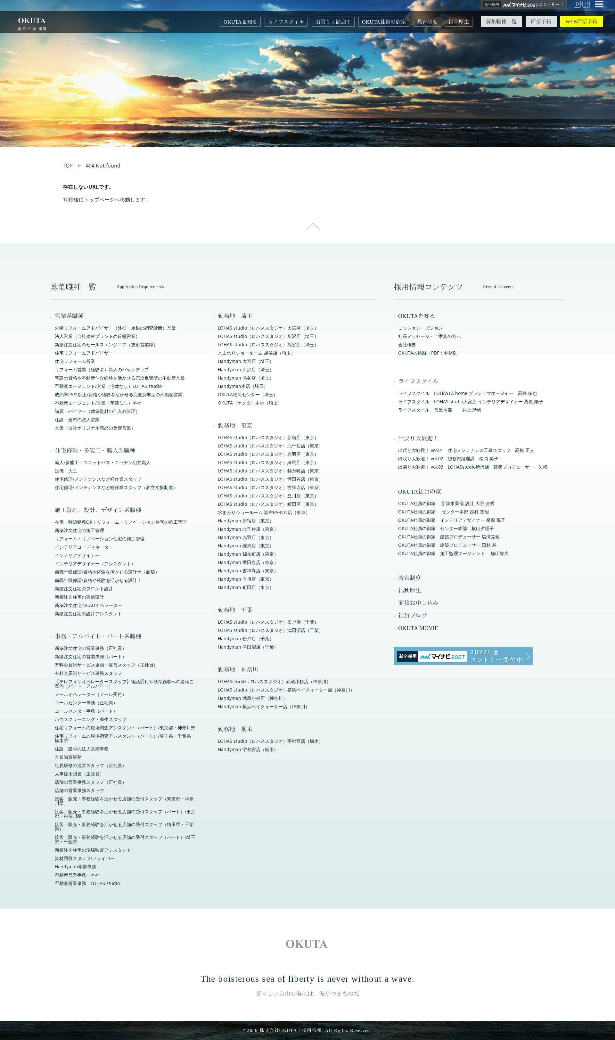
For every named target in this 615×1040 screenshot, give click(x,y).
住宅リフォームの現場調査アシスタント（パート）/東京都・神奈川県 (125, 728)
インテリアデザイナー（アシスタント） (95, 564)
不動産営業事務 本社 (77, 875)
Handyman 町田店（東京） (246, 587)
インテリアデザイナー (77, 555)
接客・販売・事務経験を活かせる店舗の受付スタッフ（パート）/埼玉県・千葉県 (125, 839)
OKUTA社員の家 (419, 491)
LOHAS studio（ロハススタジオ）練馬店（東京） (268, 462)
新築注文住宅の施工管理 (79, 530)
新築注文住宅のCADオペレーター (88, 605)
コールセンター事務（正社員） (86, 703)
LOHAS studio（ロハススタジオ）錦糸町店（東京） (270, 471)
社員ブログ (412, 615)
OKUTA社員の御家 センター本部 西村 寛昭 (443, 512)
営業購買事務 (68, 757)
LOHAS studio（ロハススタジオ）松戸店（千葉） (268, 622)
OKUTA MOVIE (418, 628)
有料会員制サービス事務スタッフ (88, 673)
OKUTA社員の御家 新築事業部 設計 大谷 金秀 (446, 503)
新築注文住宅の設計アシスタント (88, 613)
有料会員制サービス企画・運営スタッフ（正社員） (106, 665)
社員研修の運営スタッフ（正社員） (91, 765)
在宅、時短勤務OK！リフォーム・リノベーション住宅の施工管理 (121, 522)
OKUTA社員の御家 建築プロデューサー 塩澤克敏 (449, 537)
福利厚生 (458, 22)
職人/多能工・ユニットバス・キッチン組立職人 (103, 462)
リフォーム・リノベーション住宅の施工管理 (99, 539)
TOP (68, 165)
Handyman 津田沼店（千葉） (248, 647)
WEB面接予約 (581, 21)
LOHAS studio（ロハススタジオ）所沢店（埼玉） (268, 336)
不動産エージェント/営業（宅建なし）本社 (98, 403)
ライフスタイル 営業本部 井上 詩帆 (439, 410)
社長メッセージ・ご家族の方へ (429, 336)
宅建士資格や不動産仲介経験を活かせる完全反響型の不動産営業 (120, 378)
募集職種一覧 (501, 21)
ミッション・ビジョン (420, 328)
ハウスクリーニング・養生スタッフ (91, 719)
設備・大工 (66, 471)
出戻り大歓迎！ (333, 22)
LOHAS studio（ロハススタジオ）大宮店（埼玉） (268, 328)
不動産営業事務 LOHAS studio (87, 883)
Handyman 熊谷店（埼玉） (246, 378)
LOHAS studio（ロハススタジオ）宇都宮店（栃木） (270, 741)
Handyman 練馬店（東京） (246, 546)
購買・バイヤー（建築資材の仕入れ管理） (97, 411)
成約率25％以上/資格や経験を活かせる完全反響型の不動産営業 (119, 394)
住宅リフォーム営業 (75, 361)
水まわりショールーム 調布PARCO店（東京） (264, 512)
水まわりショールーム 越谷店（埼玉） (256, 353)
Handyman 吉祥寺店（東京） (248, 571)
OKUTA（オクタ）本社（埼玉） (250, 403)
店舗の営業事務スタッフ (79, 790)
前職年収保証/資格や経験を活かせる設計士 (98, 580)
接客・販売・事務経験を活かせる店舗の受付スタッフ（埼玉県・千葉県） (124, 826)
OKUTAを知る (240, 22)
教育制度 (427, 22)
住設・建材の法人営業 (77, 419)
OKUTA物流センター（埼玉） (248, 394)
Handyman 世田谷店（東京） (248, 562)
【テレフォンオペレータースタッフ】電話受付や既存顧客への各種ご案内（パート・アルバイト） (124, 683)
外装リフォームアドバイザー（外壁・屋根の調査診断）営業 (115, 328)
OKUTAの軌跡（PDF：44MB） (429, 353)
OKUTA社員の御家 (384, 22)
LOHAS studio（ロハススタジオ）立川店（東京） (268, 496)
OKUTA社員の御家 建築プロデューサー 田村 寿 (447, 545)
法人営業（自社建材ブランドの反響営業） (97, 336)
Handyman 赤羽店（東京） (246, 537)
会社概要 (407, 344)
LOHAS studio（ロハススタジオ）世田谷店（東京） (270, 479)
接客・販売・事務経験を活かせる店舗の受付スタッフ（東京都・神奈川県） (124, 801)
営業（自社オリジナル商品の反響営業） (95, 428)
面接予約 (541, 21)
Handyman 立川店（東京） (246, 579)
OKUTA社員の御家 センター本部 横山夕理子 (446, 528)
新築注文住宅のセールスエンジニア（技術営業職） (106, 344)
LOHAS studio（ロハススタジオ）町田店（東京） (268, 504)
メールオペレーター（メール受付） (91, 694)
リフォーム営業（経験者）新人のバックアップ (102, 369)
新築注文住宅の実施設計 (79, 597)
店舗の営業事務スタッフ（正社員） (91, 782)
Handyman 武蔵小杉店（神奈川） (252, 698)
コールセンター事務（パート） (86, 711)
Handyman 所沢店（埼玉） (246, 369)
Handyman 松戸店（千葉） (246, 638)
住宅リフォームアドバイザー (84, 353)
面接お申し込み (418, 603)
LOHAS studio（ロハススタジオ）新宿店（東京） (268, 437)
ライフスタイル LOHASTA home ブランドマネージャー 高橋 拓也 (467, 393)
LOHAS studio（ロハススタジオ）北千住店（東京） (270, 446)
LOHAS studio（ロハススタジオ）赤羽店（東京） (268, 454)
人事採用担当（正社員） (79, 774)
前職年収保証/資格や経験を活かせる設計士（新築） (107, 572)
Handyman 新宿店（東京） (246, 521)
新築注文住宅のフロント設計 (84, 589)
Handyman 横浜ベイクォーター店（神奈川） (264, 706)
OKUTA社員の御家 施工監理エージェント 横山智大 (453, 553)
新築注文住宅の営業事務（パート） (91, 656)
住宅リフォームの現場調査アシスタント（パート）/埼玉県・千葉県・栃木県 (125, 738)
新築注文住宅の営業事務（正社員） (91, 648)
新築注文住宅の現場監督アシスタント (93, 850)
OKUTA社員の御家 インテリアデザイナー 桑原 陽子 (451, 520)
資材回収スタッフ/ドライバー (85, 858)
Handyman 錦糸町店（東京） (248, 554)
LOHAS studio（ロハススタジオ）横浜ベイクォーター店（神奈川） (286, 690)
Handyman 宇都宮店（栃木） (248, 749)
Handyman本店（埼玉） (243, 386)
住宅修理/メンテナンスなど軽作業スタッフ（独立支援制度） (116, 487)
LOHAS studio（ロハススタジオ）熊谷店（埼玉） (268, 344)
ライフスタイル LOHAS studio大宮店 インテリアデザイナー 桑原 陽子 (470, 401)
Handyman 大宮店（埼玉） (246, 361)
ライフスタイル (286, 22)
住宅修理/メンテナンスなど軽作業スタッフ (98, 479)
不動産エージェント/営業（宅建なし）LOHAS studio (108, 386)
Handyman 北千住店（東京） (248, 529)
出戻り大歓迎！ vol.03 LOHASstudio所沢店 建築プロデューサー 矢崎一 (475, 467)
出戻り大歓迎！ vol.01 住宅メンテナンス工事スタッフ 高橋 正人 (466, 450)
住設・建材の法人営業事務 (82, 749)
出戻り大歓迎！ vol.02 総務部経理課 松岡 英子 (448, 458)
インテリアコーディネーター (84, 547)
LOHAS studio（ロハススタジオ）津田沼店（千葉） (270, 630)
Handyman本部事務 (75, 867)
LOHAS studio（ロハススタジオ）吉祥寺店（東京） (270, 487)
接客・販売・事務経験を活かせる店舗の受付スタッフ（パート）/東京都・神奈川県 (125, 813)
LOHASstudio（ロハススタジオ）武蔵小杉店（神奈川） (274, 681)
